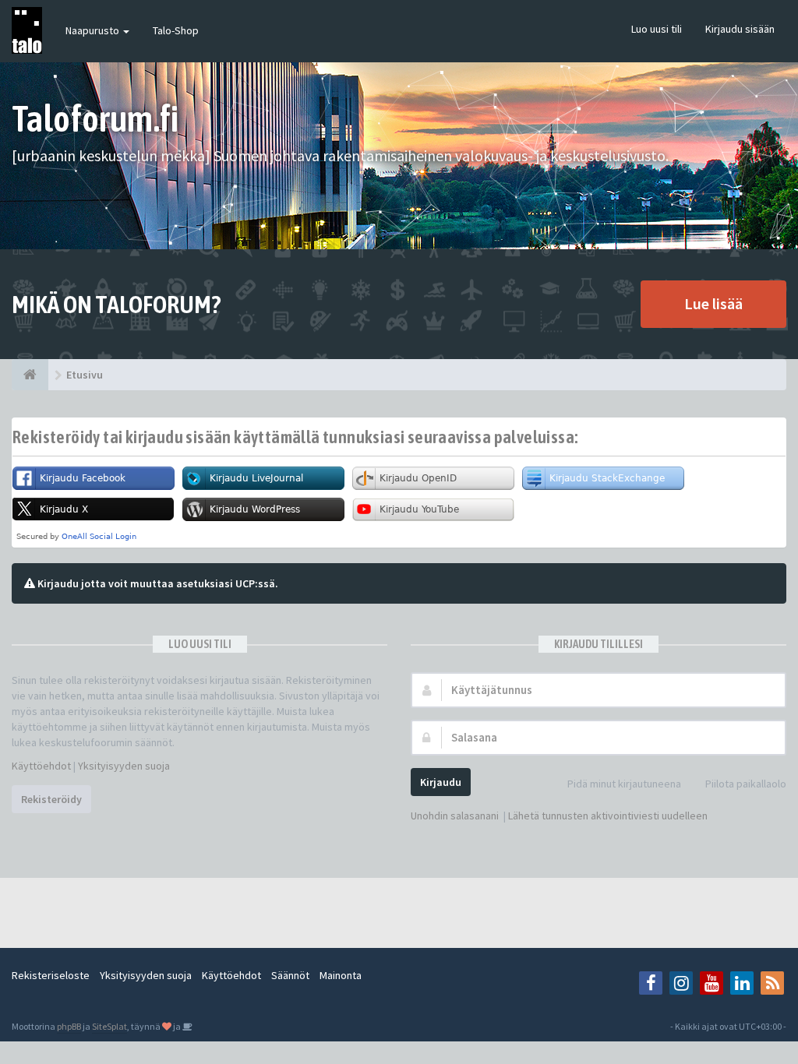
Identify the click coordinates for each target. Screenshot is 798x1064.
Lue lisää (713, 303)
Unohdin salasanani (455, 816)
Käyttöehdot (41, 766)
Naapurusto (93, 30)
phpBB (69, 1026)
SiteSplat (109, 1026)
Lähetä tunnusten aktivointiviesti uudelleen (608, 816)
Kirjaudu (440, 782)
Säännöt (290, 975)
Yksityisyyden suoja (124, 766)
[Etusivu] (30, 374)
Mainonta (341, 975)
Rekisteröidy (51, 799)
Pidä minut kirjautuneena (624, 784)
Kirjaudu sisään (740, 29)
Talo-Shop (176, 30)
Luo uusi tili (656, 29)
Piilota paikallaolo (745, 784)
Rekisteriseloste (51, 975)
